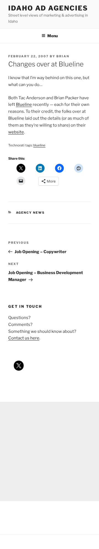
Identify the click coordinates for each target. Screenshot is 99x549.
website (16, 132)
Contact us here (23, 338)
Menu (52, 35)
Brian (62, 56)
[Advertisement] (49, 451)
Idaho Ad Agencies (48, 8)
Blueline (24, 104)
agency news (30, 213)
